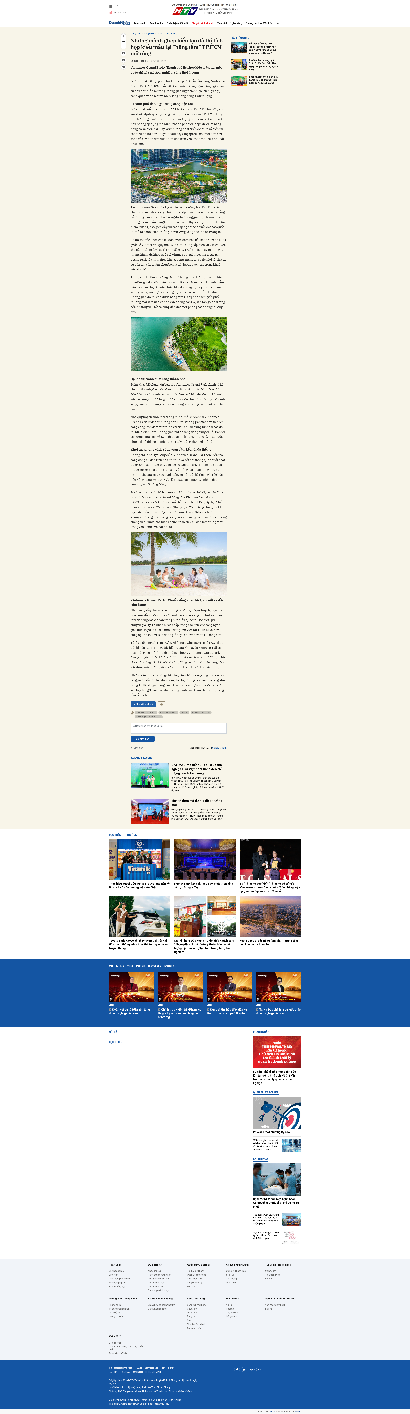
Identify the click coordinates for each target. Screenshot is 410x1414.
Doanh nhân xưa (156, 1282)
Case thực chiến (195, 1278)
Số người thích (219, 748)
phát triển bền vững (168, 712)
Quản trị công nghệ (196, 1275)
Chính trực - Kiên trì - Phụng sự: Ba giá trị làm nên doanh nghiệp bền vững (180, 1013)
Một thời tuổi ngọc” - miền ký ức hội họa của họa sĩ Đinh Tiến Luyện (266, 1235)
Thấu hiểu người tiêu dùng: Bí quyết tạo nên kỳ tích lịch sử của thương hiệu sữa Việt (139, 885)
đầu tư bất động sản (201, 712)
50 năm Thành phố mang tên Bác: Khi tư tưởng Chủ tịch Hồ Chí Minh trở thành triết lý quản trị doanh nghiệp (275, 1077)
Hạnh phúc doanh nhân (159, 1275)
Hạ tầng (269, 1278)
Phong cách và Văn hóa (259, 23)
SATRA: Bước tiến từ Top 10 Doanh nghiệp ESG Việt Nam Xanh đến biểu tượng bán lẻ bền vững (197, 769)
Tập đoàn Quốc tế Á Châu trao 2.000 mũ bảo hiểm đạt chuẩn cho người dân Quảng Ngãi (266, 1219)
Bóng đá (191, 1316)
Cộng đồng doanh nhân (120, 1278)
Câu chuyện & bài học (158, 1290)
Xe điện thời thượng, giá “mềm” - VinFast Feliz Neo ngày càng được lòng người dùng (263, 65)
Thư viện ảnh (154, 966)
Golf (189, 1320)
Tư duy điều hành (195, 1271)
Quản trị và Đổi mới (177, 23)
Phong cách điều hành (159, 1278)
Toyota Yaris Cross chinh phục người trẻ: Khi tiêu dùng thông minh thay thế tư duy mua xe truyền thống (138, 944)
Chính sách (270, 1271)
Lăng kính (231, 1282)
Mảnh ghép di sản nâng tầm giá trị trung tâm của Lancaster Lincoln (269, 942)
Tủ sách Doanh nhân (119, 1308)
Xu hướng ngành (117, 1282)
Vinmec (184, 712)
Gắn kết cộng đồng (157, 1308)
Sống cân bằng (196, 1298)
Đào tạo (191, 1286)
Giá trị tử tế (114, 1312)
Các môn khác (194, 1328)
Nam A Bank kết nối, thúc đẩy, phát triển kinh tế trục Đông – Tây (203, 885)
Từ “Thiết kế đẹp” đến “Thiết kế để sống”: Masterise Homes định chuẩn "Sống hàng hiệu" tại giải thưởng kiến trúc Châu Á (270, 887)
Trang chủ (136, 33)
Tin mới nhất (120, 12)
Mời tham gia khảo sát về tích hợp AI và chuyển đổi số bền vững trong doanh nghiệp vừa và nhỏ (265, 1145)
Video (130, 966)
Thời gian (205, 748)
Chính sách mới (116, 1271)
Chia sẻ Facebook (144, 704)
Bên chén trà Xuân (118, 1353)
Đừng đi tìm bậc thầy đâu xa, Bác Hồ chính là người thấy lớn (227, 1011)
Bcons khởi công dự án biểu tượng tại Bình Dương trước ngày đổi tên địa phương (263, 79)
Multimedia (116, 966)
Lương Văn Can (116, 1316)
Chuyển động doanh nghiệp (161, 1305)
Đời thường (260, 1159)
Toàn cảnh (140, 23)
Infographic (170, 966)
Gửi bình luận (142, 739)
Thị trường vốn (272, 1275)
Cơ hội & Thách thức (236, 1271)
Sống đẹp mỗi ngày (196, 1305)
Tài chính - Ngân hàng (229, 23)
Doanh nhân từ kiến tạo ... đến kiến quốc (126, 1348)
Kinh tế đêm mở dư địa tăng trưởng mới (196, 803)
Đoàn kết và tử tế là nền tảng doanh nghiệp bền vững (129, 1011)
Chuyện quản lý (194, 1282)
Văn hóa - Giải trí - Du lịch (280, 1298)
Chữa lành (192, 1308)
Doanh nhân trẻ (155, 1286)
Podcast (140, 966)
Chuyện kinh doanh (202, 23)
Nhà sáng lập (154, 1271)
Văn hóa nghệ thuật (275, 1305)
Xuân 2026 (115, 1336)
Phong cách (115, 1305)
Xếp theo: (195, 748)
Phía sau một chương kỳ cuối (272, 1132)
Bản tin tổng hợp (117, 1286)
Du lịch (268, 1308)
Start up (230, 1275)
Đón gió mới (115, 1342)
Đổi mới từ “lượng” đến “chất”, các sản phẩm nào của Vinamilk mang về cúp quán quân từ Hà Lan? (262, 48)
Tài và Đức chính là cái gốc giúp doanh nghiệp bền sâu (278, 1011)
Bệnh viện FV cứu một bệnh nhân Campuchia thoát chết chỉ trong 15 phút (276, 1202)
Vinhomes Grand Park (146, 712)
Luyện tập (192, 1312)
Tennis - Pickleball (196, 1324)
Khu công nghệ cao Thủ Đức (148, 716)
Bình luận (113, 1275)
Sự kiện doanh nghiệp (160, 1298)
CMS (275, 1411)
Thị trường (172, 33)
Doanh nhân (156, 23)
